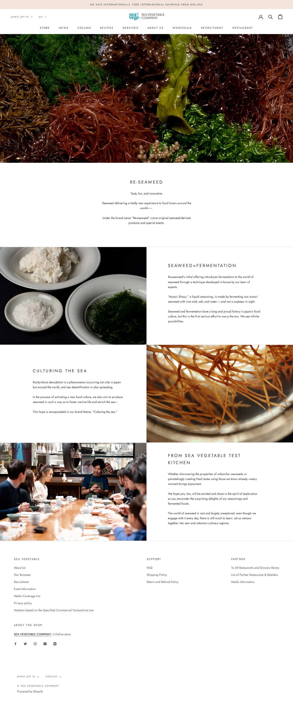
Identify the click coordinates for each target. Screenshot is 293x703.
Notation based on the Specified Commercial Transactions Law (54, 610)
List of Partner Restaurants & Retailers (254, 575)
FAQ (149, 568)
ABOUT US (155, 28)
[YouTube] (45, 643)
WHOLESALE (182, 28)
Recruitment (212, 28)
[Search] (270, 16)
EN (41, 16)
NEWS (64, 28)
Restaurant (243, 28)
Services (130, 28)
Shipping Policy (157, 575)
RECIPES (107, 28)
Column (84, 28)
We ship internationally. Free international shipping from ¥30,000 (146, 4)
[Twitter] (25, 643)
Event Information (25, 589)
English (51, 676)
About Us (20, 568)
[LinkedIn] (54, 643)
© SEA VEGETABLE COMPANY (38, 686)
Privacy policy (23, 603)
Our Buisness (22, 575)
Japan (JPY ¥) (20, 16)
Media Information (242, 582)
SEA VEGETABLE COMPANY (33, 634)
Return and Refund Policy (162, 582)
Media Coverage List (27, 596)
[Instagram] (35, 643)
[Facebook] (15, 643)
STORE (45, 28)
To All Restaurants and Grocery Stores (255, 568)
